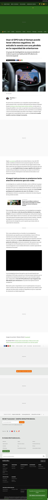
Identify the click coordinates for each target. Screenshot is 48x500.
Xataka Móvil (5, 468)
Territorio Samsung (36, 443)
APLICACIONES (22, 4)
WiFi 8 (5, 31)
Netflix (45, 31)
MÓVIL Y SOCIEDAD (14, 4)
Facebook (16, 60)
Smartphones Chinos (22, 448)
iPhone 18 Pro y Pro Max (36, 414)
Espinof (22, 468)
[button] (13, 98)
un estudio (12, 161)
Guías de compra (21, 443)
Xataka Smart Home (5, 472)
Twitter (46, 4)
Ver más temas (6, 451)
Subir (42, 461)
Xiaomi (33, 441)
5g (18, 446)
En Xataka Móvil (24, 199)
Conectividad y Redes (36, 448)
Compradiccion (5, 481)
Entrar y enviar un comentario (24, 371)
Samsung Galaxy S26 (26, 414)
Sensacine (22, 466)
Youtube (44, 4)
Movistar (4, 441)
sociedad (30, 345)
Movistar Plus (18, 31)
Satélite (12, 31)
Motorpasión (40, 466)
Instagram (41, 4)
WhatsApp (34, 31)
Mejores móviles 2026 (16, 414)
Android (4, 446)
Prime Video (40, 31)
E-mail (21, 60)
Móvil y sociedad (19, 345)
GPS (25, 345)
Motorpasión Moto (41, 468)
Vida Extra (13, 468)
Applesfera (5, 469)
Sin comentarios (11, 60)
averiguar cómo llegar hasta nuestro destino (21, 106)
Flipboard (39, 4)
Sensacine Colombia (22, 491)
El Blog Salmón (14, 478)
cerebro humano (37, 345)
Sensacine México (24, 489)
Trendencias (5, 478)
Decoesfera (5, 480)
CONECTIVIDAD (7, 4)
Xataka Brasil (5, 490)
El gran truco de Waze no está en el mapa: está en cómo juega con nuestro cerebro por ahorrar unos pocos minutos (31, 203)
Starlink (24, 31)
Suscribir (22, 422)
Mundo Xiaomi (5, 474)
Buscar (44, 456)
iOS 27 (9, 31)
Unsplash (27, 337)
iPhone (33, 446)
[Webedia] (45, 1)
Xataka (4, 466)
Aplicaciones (5, 443)
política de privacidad (18, 424)
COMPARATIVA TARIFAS (31, 4)
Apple (19, 441)
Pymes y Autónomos (14, 481)
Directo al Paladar (33, 466)
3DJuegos (13, 466)
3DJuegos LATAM (15, 489)
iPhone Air (29, 31)
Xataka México (5, 489)
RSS (17, 431)
